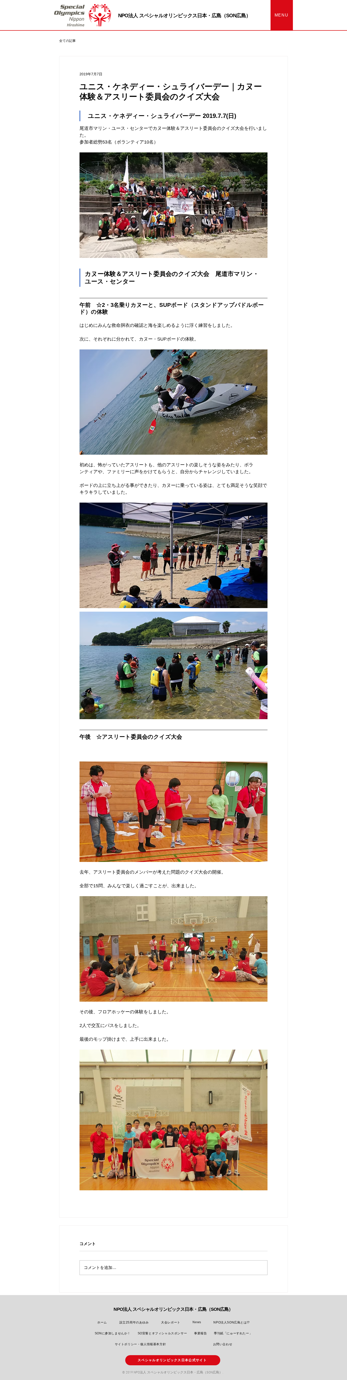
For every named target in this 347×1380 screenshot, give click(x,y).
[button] (282, 15)
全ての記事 (67, 41)
